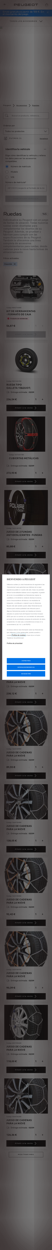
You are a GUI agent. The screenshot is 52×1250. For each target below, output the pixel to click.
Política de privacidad (14, 643)
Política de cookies (18, 635)
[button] (26, 667)
